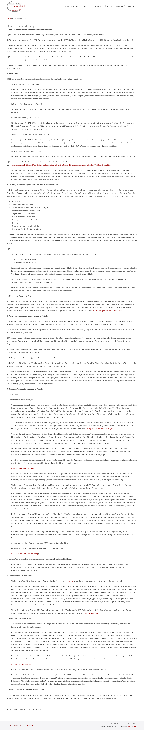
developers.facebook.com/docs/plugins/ (99, 429)
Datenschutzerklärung (15, 725)
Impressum (30, 725)
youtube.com (69, 581)
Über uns (108, 6)
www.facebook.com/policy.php (22, 468)
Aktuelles (97, 6)
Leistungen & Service (70, 6)
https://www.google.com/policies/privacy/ (107, 311)
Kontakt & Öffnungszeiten (125, 6)
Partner (86, 6)
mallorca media (132, 726)
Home (9, 18)
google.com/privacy (92, 613)
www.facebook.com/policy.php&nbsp (24, 554)
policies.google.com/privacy (21, 664)
